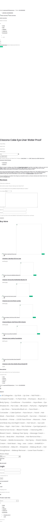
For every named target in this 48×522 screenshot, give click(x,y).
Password (2, 472)
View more (2, 458)
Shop (3, 27)
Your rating (2, 191)
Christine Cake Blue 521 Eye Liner (11, 258)
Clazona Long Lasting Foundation (12, 338)
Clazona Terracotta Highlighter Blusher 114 (14, 280)
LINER (38, 158)
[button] (3, 255)
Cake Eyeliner (4, 44)
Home (3, 25)
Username (2, 470)
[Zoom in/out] (0, 519)
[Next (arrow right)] (1, 521)
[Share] (2, 519)
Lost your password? (4, 481)
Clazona (33, 158)
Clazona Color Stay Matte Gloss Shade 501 (14, 364)
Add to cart (4, 156)
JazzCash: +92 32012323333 (7, 12)
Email (1, 212)
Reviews (4, 164)
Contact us (4, 31)
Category (4, 29)
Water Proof (41, 158)
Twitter (5, 160)
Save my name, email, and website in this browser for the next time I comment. (17, 215)
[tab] (25, 163)
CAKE (30, 158)
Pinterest (9, 160)
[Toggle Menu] (0, 23)
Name (1, 209)
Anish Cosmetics (3, 18)
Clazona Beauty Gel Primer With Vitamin (14, 322)
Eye (36, 158)
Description (4, 162)
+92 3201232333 (22, 10)
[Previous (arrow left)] (0, 521)
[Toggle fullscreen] (1, 519)
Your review (2, 207)
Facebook (2, 160)
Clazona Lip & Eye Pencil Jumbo (11, 301)
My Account (4, 32)
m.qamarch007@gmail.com (9, 10)
